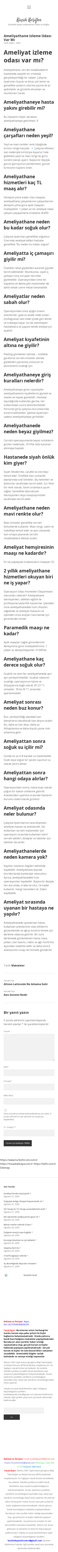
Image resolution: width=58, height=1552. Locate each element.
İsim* (6, 1067)
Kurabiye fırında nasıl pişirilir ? (17, 1193)
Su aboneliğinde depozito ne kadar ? (20, 1263)
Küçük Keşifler (29, 20)
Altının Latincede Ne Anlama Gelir (26, 984)
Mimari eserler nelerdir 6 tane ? (18, 1224)
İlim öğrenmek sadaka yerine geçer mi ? (22, 1216)
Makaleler (18, 965)
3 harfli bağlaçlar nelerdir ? (16, 1255)
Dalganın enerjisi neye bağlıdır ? (18, 1232)
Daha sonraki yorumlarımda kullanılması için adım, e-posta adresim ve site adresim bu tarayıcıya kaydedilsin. (28, 1116)
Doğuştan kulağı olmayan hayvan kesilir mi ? (24, 1201)
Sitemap (5, 1167)
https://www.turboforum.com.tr (19, 1160)
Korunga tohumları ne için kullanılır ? (20, 1240)
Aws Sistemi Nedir (15, 995)
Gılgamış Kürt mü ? (12, 1248)
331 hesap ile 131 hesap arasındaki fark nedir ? (25, 1209)
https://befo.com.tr (45, 1164)
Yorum (7, 1031)
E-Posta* (8, 1081)
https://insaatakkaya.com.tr (16, 1164)
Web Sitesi (8, 1095)
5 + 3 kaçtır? (10, 1127)
